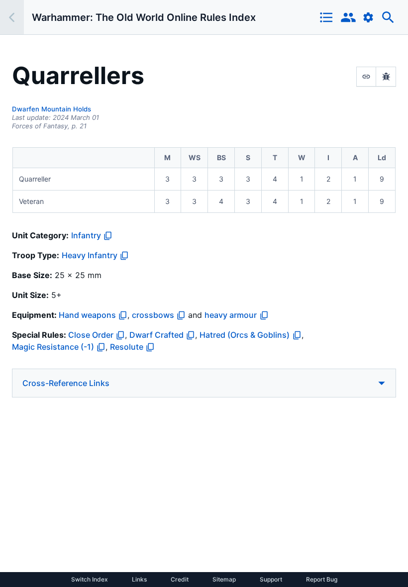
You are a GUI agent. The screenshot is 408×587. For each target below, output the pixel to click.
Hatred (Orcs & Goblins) (245, 335)
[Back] (12, 17)
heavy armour (230, 315)
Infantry (86, 235)
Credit (180, 579)
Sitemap (224, 579)
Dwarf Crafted (156, 335)
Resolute (126, 347)
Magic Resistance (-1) (53, 347)
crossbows (153, 315)
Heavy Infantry (89, 255)
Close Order (90, 335)
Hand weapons (87, 315)
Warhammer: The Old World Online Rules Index (144, 17)
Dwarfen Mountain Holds (51, 109)
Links (139, 579)
